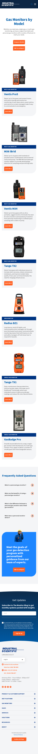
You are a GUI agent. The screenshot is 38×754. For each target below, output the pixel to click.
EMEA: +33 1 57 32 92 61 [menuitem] (10, 670)
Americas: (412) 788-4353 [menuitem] (11, 667)
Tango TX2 (10, 266)
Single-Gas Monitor (10, 377)
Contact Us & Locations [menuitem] (11, 664)
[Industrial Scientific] (10, 4)
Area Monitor (8, 318)
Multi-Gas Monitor (10, 89)
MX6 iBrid (10, 151)
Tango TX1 (10, 382)
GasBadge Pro (12, 439)
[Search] (32, 4)
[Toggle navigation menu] (35, 4)
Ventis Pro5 (11, 94)
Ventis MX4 (10, 209)
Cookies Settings (19, 739)
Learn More (8, 111)
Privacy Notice (12, 628)
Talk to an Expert (19, 48)
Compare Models (19, 42)
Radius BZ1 (11, 323)
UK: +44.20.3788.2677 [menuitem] (10, 673)
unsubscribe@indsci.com (27, 627)
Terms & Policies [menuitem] (18, 735)
